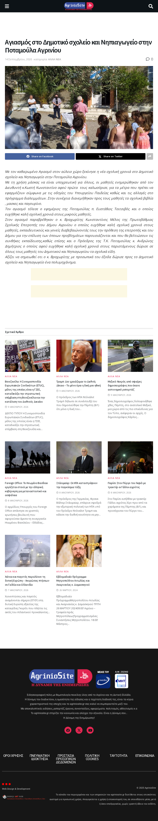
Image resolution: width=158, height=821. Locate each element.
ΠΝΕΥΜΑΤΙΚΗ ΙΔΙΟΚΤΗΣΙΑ (40, 757)
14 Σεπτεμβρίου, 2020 (18, 59)
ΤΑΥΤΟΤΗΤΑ (118, 756)
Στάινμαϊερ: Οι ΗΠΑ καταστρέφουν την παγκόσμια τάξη (76, 485)
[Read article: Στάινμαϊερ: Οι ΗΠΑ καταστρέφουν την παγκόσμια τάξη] (79, 457)
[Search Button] (151, 6)
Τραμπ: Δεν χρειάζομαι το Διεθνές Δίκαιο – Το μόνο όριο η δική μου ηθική (78, 383)
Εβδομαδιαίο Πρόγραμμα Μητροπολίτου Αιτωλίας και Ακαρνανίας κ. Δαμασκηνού (72, 580)
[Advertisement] (79, 24)
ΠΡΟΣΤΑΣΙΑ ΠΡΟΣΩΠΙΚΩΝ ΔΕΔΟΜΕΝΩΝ (66, 759)
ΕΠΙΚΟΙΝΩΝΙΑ (144, 756)
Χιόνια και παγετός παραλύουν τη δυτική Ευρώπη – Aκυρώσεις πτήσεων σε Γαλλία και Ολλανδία (27, 580)
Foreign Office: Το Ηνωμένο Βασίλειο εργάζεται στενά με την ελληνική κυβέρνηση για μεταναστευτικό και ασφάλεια (26, 489)
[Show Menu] (7, 6)
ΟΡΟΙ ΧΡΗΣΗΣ (13, 756)
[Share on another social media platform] (149, 156)
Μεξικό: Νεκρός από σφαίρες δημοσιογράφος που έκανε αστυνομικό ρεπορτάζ (125, 385)
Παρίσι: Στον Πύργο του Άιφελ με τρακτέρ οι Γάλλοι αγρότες (127, 485)
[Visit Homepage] (78, 6)
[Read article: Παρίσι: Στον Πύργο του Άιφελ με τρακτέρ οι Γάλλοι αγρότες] (130, 457)
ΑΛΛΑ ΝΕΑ (54, 59)
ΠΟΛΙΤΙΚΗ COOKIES (92, 757)
